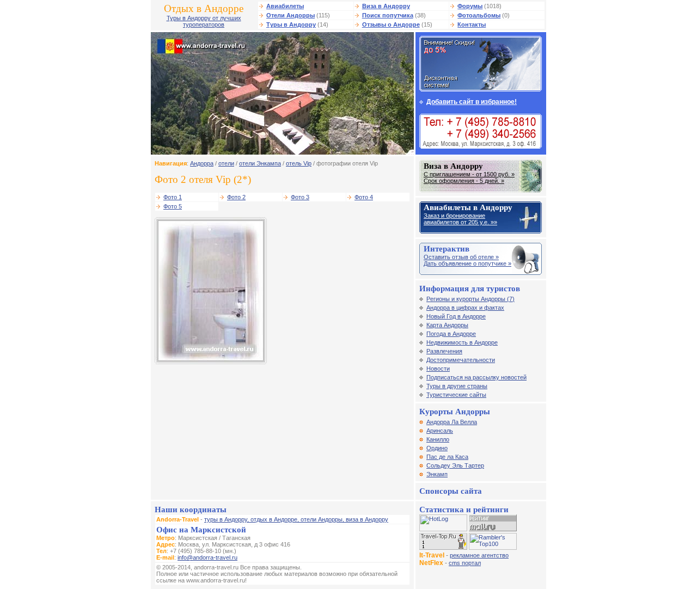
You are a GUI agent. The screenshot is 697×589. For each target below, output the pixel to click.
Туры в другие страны (456, 386)
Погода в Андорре (451, 333)
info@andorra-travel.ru (207, 557)
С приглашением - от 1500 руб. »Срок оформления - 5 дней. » (469, 177)
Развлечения (444, 351)
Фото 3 (300, 197)
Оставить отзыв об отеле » (461, 257)
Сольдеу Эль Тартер (455, 465)
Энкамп (437, 474)
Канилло (437, 439)
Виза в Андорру (386, 6)
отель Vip (298, 163)
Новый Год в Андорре (456, 316)
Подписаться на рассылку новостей (476, 377)
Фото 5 (172, 206)
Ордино (437, 448)
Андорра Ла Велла (451, 422)
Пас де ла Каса (447, 456)
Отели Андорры (290, 15)
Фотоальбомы (478, 15)
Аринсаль (439, 430)
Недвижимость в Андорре (462, 342)
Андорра (201, 163)
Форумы (469, 6)
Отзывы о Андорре (391, 24)
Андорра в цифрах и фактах (465, 307)
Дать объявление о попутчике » (467, 263)
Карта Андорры (447, 325)
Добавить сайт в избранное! (471, 102)
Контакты (471, 24)
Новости (438, 368)
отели (226, 163)
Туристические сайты (456, 394)
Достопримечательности (460, 360)
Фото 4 (363, 197)
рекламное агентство (479, 555)
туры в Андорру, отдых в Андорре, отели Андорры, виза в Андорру (296, 519)
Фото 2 (236, 197)
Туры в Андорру (291, 24)
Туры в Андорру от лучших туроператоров (204, 21)
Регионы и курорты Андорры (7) (470, 299)
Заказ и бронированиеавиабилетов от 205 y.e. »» (460, 218)
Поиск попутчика (387, 15)
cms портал (465, 563)
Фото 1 (172, 197)
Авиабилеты (285, 6)
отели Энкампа (260, 163)
